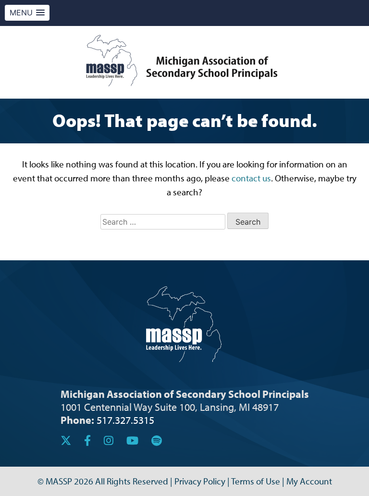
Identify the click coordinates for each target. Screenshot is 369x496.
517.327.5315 (125, 420)
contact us (251, 178)
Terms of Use (255, 481)
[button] (27, 13)
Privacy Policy (199, 481)
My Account (309, 481)
